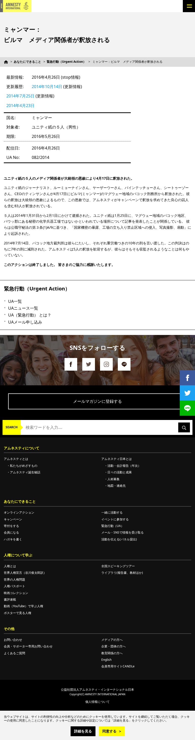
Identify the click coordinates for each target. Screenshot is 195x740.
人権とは (10, 566)
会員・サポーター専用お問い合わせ (28, 646)
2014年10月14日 (47, 86)
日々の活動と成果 (119, 472)
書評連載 (10, 599)
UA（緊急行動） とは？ (29, 315)
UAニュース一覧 (23, 308)
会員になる (11, 532)
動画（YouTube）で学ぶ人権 (23, 606)
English (106, 660)
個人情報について (97, 702)
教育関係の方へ (112, 653)
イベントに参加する (115, 519)
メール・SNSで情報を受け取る (122, 532)
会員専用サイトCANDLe (118, 666)
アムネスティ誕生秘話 (25, 472)
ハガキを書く (13, 539)
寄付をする (11, 526)
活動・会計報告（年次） (124, 465)
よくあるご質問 (14, 653)
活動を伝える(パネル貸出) (119, 539)
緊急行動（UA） (112, 526)
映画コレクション (16, 593)
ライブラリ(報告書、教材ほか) (122, 572)
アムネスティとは (16, 459)
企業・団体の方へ (113, 646)
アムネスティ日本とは (116, 459)
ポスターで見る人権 (17, 613)
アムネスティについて (21, 448)
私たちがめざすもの (23, 465)
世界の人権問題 (14, 579)
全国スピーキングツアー (118, 566)
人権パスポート (14, 586)
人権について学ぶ (18, 555)
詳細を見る (83, 731)
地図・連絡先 (116, 485)
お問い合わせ (13, 640)
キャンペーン (13, 519)
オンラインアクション (19, 512)
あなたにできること (27, 61)
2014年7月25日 (20, 96)
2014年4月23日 (20, 105)
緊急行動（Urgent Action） (66, 61)
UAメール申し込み (25, 322)
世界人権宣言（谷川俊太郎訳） (25, 572)
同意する (109, 731)
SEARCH (12, 427)
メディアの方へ (112, 640)
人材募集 (113, 479)
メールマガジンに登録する (97, 401)
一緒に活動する (112, 512)
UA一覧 (15, 301)
